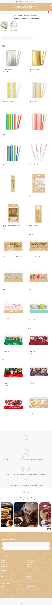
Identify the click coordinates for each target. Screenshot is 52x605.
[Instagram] (17, 498)
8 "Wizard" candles (32, 351)
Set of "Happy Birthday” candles (8, 288)
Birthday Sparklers (13, 30)
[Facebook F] (20, 498)
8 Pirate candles (5, 383)
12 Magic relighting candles (33, 164)
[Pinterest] (31, 498)
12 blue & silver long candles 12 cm (9, 164)
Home (15, 15)
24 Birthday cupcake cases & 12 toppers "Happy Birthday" (11, 226)
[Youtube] (28, 498)
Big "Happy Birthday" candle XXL (35, 195)
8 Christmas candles (6, 415)
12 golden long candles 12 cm (34, 69)
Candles (4, 30)
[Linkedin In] (35, 498)
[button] (2, 6)
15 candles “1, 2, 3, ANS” (33, 288)
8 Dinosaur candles (32, 319)
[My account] (48, 7)
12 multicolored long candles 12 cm (9, 133)
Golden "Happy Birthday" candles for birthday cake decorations (12, 257)
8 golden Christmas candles (33, 413)
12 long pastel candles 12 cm (34, 101)
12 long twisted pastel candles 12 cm (9, 101)
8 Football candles (6, 351)
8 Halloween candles (32, 381)
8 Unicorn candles (6, 318)
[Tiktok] (24, 498)
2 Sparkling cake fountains (33, 225)
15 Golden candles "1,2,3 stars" (34, 256)
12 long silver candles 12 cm (8, 69)
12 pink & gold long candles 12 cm (35, 133)
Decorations (20, 15)
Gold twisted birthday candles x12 (9, 195)
